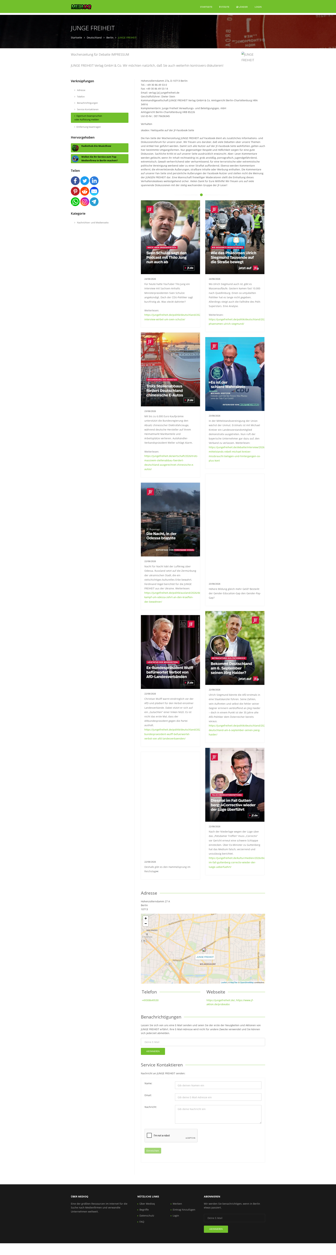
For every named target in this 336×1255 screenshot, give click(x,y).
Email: (148, 1095)
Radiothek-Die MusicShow (96, 145)
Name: (148, 1083)
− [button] (146, 923)
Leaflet (224, 982)
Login (258, 6)
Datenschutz (146, 1215)
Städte (224, 6)
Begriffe (144, 1209)
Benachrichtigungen (87, 102)
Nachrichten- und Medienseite (92, 222)
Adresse (80, 90)
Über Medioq (147, 1203)
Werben (177, 1203)
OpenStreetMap (247, 982)
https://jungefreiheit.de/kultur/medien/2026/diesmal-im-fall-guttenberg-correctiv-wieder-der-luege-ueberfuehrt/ (240, 862)
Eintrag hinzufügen (184, 1209)
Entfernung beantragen (88, 126)
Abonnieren (153, 1051)
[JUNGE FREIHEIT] (204, 950)
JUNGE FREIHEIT (205, 956)
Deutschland (94, 37)
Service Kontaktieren (87, 109)
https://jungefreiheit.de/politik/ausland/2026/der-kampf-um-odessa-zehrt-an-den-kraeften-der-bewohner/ (173, 597)
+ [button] (146, 918)
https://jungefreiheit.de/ (220, 1000)
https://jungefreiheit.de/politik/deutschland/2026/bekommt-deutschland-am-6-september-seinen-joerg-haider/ (244, 730)
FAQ (141, 1221)
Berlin (109, 37)
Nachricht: (151, 1107)
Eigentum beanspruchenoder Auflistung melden (88, 117)
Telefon (80, 96)
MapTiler (234, 982)
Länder (243, 6)
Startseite (206, 6)
